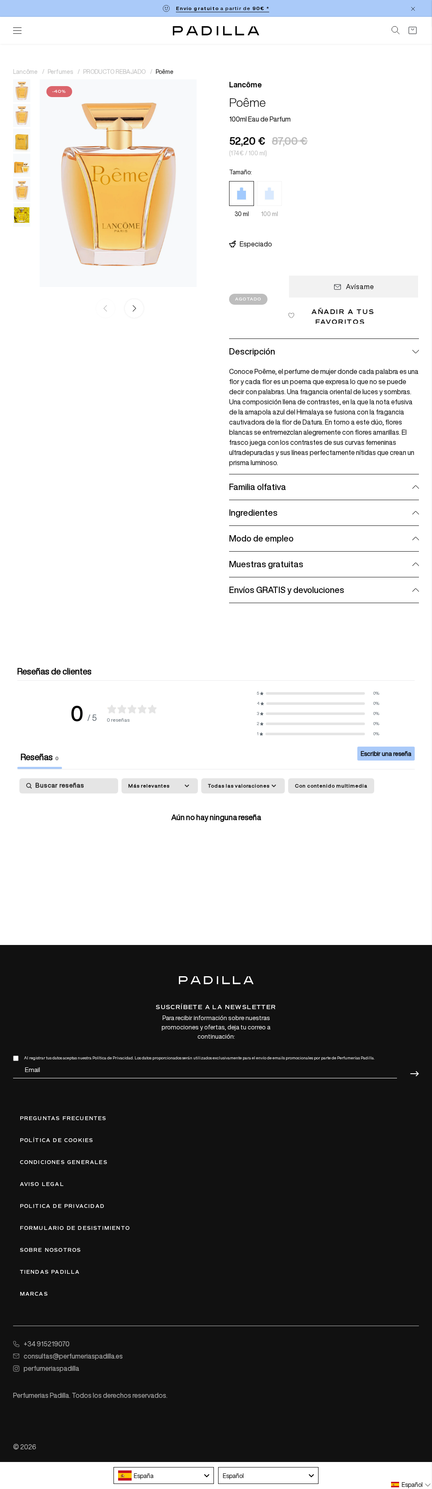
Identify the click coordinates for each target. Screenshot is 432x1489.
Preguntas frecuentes (63, 1118)
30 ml (242, 214)
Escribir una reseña (386, 753)
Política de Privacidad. (113, 1058)
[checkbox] (331, 785)
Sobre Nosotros (50, 1250)
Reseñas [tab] (40, 757)
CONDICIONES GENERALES (64, 1162)
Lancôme (26, 71)
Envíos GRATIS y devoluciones (286, 590)
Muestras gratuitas (266, 564)
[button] (132, 309)
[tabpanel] (216, 843)
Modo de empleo (261, 538)
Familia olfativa (257, 487)
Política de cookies (57, 1140)
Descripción (252, 351)
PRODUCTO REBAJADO (115, 71)
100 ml (269, 214)
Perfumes (61, 71)
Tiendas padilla (50, 1272)
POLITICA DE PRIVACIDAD (62, 1206)
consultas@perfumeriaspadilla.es (73, 1356)
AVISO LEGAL (42, 1184)
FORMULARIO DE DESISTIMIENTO (75, 1228)
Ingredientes (253, 512)
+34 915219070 (47, 1344)
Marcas (34, 1294)
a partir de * (222, 8)
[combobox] (163, 1475)
